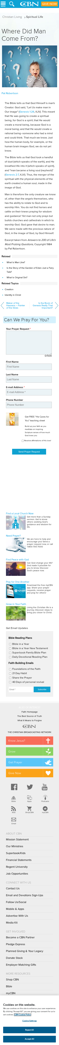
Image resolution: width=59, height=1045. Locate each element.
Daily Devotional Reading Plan (29, 657)
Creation (9, 289)
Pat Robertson (10, 93)
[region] (29, 1020)
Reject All (29, 1030)
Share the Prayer (22, 677)
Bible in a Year (20, 644)
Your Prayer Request (18, 329)
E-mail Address (15, 387)
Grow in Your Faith (16, 604)
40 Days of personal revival (28, 682)
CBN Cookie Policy (22, 1015)
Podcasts (45, 801)
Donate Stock (14, 958)
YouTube (45, 787)
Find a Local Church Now (20, 513)
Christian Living (12, 16)
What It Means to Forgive (29, 720)
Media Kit (11, 922)
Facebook (14, 787)
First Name (12, 362)
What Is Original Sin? (17, 277)
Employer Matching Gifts (21, 964)
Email (13, 823)
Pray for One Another (17, 582)
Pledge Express (15, 944)
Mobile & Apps (15, 909)
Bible (13, 801)
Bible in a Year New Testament (30, 648)
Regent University (17, 867)
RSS (13, 812)
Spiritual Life (34, 16)
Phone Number (14, 400)
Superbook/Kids (15, 853)
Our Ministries (14, 846)
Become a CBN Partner (20, 937)
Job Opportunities (17, 873)
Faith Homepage (30, 712)
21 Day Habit (19, 673)
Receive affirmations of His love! (37, 441)
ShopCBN (29, 812)
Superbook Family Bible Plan (29, 652)
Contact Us (13, 888)
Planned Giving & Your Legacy (24, 951)
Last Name (12, 374)
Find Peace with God (17, 559)
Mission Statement (17, 839)
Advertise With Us (17, 915)
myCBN (45, 812)
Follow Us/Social (16, 902)
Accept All (29, 1039)
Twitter (29, 787)
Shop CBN (12, 979)
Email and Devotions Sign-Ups (24, 895)
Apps (29, 801)
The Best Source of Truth (29, 716)
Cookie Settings (29, 1021)
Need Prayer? (13, 536)
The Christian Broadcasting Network (29, 732)
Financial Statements (18, 860)
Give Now (49, 4)
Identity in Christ (13, 295)
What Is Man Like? (16, 262)
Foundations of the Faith (26, 669)
